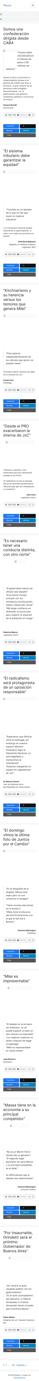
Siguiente (21, 1365)
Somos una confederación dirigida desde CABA (16, 36)
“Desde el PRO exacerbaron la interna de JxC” (17, 430)
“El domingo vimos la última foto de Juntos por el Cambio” (16, 837)
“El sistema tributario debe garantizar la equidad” (16, 158)
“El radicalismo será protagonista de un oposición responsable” (19, 685)
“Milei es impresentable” (16, 978)
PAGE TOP (36, 1338)
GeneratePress (19, 1378)
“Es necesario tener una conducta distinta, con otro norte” (19, 547)
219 (13, 1365)
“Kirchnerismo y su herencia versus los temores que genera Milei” (17, 299)
